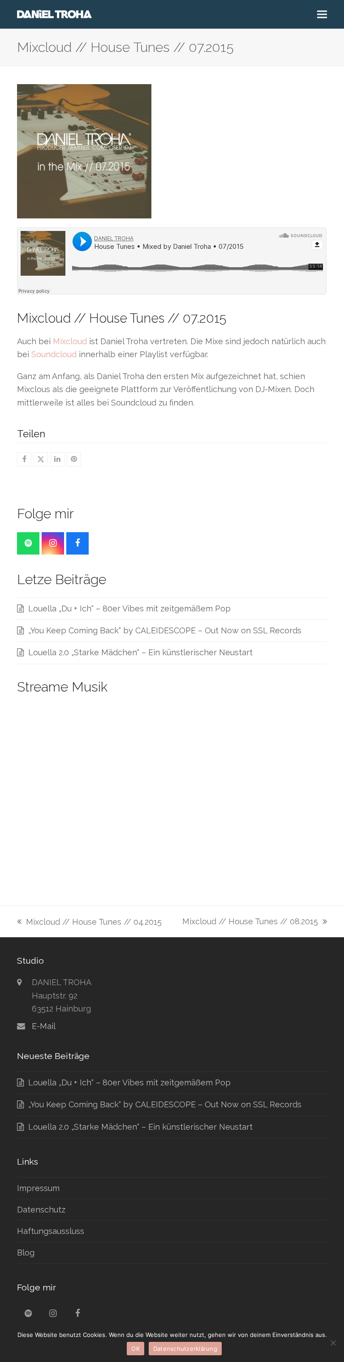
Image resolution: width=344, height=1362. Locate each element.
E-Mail (44, 1026)
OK (135, 1348)
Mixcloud (70, 341)
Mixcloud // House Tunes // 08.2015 (250, 922)
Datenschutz (41, 1209)
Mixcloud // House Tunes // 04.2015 (89, 922)
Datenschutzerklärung (185, 1348)
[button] (322, 14)
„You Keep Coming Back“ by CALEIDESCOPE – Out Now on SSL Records (164, 630)
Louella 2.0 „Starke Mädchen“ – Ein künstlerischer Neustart (140, 652)
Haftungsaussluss (50, 1231)
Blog (25, 1252)
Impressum (38, 1188)
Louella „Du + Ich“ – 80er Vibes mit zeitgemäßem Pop (129, 608)
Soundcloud (54, 354)
